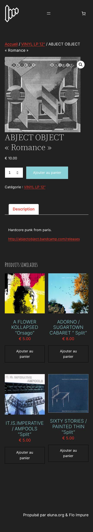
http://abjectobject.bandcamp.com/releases (44, 239)
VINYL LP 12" (33, 44)
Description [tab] (24, 209)
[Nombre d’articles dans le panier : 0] (83, 13)
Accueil (11, 44)
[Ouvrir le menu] (48, 13)
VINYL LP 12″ (34, 187)
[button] (81, 64)
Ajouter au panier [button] (24, 354)
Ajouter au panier (47, 172)
